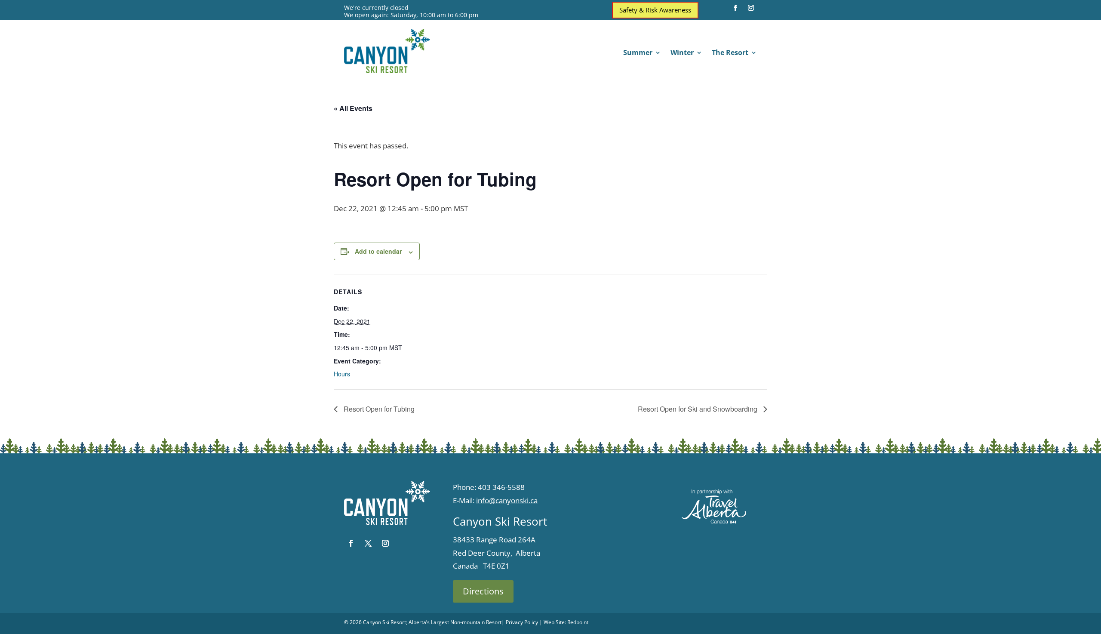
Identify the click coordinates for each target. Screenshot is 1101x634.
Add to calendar (378, 251)
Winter (682, 53)
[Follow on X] (368, 543)
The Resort (730, 53)
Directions (483, 591)
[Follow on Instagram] (751, 8)
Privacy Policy (522, 622)
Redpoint (577, 622)
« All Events (353, 108)
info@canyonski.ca (507, 500)
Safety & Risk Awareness (655, 10)
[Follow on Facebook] (735, 8)
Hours (342, 373)
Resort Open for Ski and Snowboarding (698, 409)
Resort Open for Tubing (378, 409)
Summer (637, 53)
